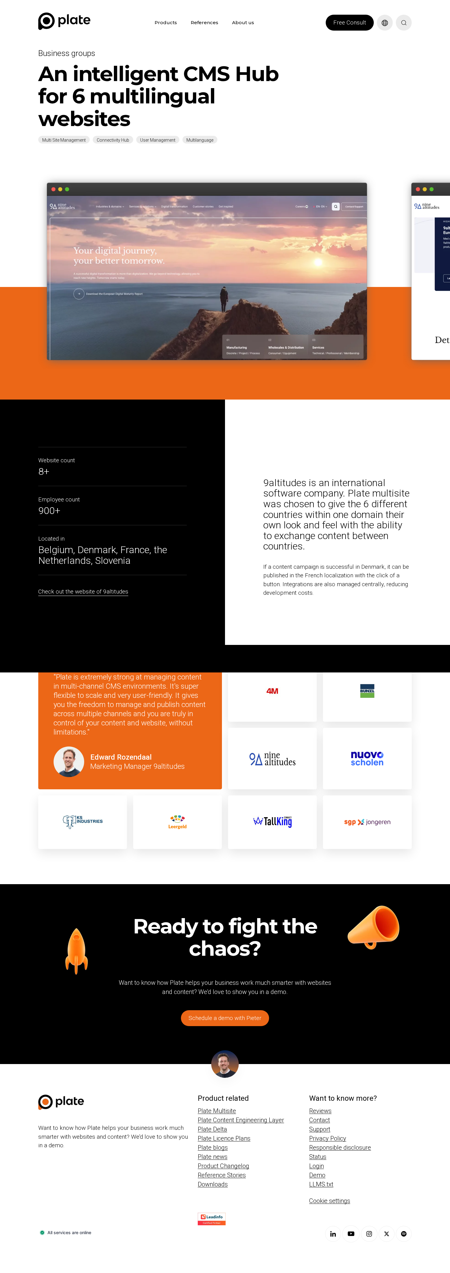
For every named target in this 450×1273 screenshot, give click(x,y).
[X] (387, 1234)
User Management (157, 140)
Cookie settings (329, 1200)
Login (316, 1166)
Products (166, 22)
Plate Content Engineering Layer (241, 1120)
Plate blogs (213, 1147)
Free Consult (349, 22)
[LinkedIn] (333, 1234)
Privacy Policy (327, 1138)
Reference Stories (222, 1175)
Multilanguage (199, 140)
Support (319, 1129)
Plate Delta (212, 1129)
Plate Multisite (217, 1111)
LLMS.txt (321, 1184)
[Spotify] (404, 1234)
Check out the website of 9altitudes (83, 591)
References (204, 22)
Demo (317, 1175)
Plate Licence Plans (224, 1138)
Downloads (213, 1184)
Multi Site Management (64, 140)
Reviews (320, 1111)
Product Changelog (223, 1166)
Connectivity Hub (113, 140)
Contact (319, 1120)
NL (380, 34)
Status (317, 1156)
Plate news (212, 1156)
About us (243, 22)
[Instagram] (369, 1234)
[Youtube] (351, 1233)
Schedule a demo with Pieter (225, 1018)
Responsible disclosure (340, 1147)
